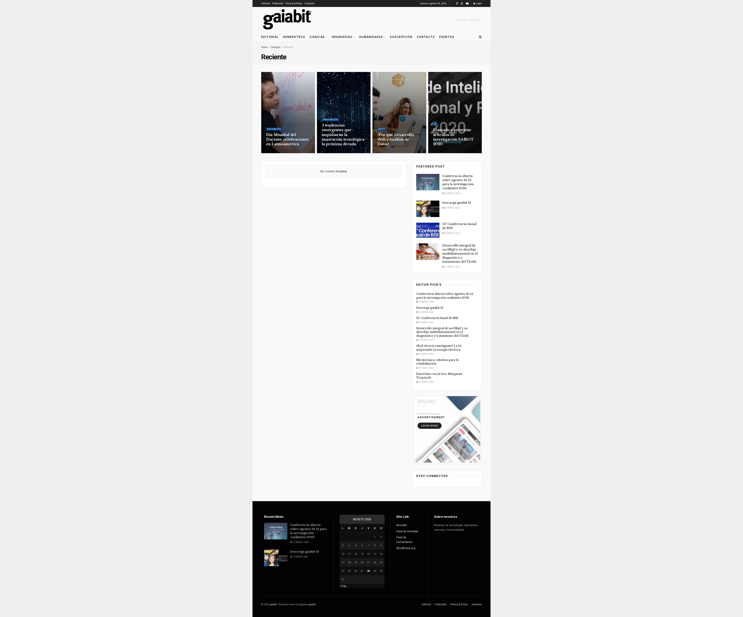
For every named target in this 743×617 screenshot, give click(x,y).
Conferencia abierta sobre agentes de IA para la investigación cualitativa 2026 (444, 295)
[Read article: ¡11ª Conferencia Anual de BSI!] (427, 230)
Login (478, 3)
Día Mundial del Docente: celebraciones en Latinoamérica (287, 139)
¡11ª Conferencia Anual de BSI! (437, 318)
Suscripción (401, 36)
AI (435, 124)
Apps (381, 129)
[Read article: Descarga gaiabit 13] (427, 209)
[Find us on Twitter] (462, 3)
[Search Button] (480, 37)
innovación (330, 119)
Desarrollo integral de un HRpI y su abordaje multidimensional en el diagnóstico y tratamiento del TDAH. (460, 253)
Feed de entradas (407, 531)
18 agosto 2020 (387, 151)
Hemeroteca (294, 36)
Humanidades (371, 36)
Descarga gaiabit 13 (456, 202)
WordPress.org (405, 548)
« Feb (343, 586)
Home (264, 47)
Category (275, 47)
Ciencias (317, 36)
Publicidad (277, 3)
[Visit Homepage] (287, 19)
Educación (274, 129)
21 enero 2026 (452, 267)
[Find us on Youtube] (467, 3)
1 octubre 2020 (276, 151)
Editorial (265, 3)
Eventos (446, 36)
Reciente (288, 47)
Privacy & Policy (294, 3)
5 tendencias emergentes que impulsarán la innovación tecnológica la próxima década (343, 134)
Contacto (309, 3)
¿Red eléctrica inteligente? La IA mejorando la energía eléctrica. (438, 347)
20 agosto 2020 (332, 151)
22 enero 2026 (452, 208)
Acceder (401, 525)
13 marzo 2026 (452, 193)
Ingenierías (342, 36)
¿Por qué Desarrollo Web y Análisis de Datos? (395, 139)
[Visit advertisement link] (447, 429)
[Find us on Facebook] (457, 3)
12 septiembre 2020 (445, 151)
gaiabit (273, 604)
